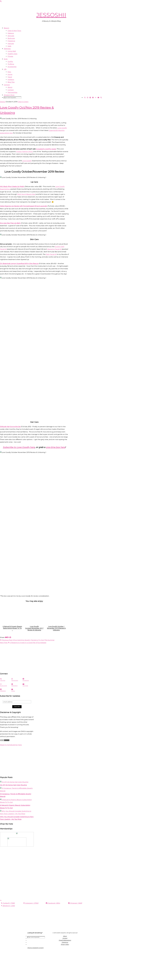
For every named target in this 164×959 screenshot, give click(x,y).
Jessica (2, 102)
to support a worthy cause (46, 149)
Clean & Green (23, 102)
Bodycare (11, 38)
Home (10, 74)
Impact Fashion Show (24, 151)
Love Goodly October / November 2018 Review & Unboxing (56, 628)
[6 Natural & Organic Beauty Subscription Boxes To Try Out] (12, 614)
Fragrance (11, 41)
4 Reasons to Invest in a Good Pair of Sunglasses (23, 643)
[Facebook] (93, 97)
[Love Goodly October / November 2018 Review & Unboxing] (56, 614)
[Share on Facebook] (7, 637)
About (10, 87)
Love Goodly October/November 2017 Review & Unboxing (34, 628)
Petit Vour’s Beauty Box (26, 194)
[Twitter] (85, 97)
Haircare (11, 43)
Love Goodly (62, 128)
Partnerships (12, 92)
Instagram (31, 903)
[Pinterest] (90, 97)
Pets (9, 72)
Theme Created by (35, 947)
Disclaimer (65, 942)
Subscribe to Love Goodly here (19, 447)
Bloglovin (8, 906)
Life (5, 69)
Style (5, 59)
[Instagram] (87, 97)
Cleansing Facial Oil (54, 249)
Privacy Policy (65, 944)
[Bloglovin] (95, 97)
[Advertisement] (17, 657)
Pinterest (76, 903)
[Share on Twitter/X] (9, 637)
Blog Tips (11, 82)
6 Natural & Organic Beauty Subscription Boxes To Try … (12, 628)
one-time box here (55, 447)
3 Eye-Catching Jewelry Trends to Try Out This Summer (28, 640)
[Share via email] (6, 637)
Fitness (10, 56)
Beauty (6, 28)
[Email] (98, 97)
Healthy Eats (12, 54)
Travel (10, 77)
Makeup (11, 33)
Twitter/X (8, 903)
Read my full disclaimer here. (11, 745)
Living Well (12, 51)
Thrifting (11, 64)
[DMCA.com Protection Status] (4, 741)
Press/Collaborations (65, 940)
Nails (9, 46)
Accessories (12, 67)
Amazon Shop (9, 95)
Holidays (11, 79)
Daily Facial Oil (51, 254)
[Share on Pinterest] (10, 637)
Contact (7, 85)
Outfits (10, 61)
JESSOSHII (51, 14)
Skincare (11, 36)
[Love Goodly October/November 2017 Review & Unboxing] (34, 614)
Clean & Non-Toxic (14, 31)
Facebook (53, 903)
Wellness (7, 49)
